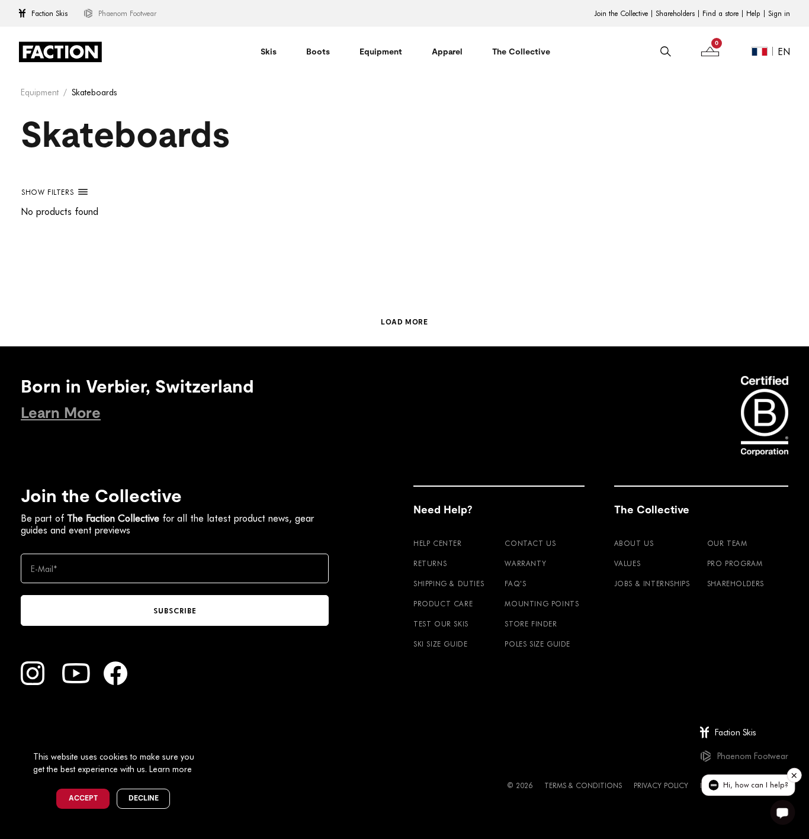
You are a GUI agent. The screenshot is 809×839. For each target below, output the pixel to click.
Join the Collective (621, 13)
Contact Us (530, 543)
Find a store (720, 13)
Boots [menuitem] (318, 51)
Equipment (40, 92)
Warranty (525, 563)
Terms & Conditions (583, 785)
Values (627, 563)
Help (753, 13)
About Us (634, 543)
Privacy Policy (661, 785)
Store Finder (531, 623)
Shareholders (675, 13)
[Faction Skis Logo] (60, 51)
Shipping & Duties (448, 583)
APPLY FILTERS (33, 233)
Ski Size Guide (440, 643)
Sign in (779, 13)
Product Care (443, 603)
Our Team (727, 543)
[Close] (208, 737)
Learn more (170, 768)
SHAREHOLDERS (735, 583)
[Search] (666, 51)
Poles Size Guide (537, 643)
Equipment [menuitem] (380, 51)
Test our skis (440, 623)
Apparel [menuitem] (447, 51)
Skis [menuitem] (269, 51)
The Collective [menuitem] (521, 51)
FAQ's (515, 583)
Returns (430, 563)
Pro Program (735, 563)
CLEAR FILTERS (21, 272)
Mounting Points (542, 603)
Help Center (437, 543)
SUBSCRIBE (175, 610)
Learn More (61, 413)
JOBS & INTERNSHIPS (652, 583)
